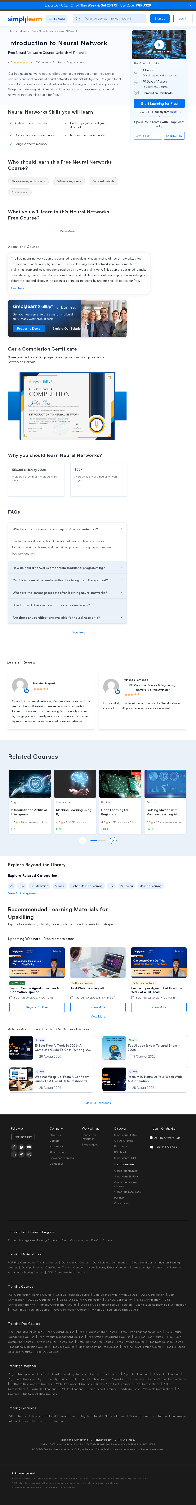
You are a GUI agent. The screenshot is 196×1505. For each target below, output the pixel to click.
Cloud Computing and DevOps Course (86, 1240)
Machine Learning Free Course (98, 1346)
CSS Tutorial (55, 1421)
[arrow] (67, 529)
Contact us (57, 1163)
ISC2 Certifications (147, 1383)
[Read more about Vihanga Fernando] (111, 687)
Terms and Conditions (74, 1439)
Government (122, 1203)
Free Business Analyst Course (97, 1331)
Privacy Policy (103, 1439)
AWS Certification (152, 1294)
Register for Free (37, 1007)
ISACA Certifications (43, 1388)
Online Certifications (166, 1374)
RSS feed (120, 1152)
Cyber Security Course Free (55, 1341)
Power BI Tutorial (32, 1421)
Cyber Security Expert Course (106, 1267)
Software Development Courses (31, 1383)
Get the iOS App (167, 1146)
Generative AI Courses (104, 1374)
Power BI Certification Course (30, 1309)
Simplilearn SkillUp (125, 1134)
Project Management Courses (27, 1374)
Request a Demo (29, 328)
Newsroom (56, 1146)
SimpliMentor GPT (125, 1157)
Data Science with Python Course (115, 1294)
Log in (183, 18)
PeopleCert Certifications (127, 1378)
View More (67, 231)
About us (55, 1134)
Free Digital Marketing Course (28, 1346)
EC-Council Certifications (90, 1378)
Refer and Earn (23, 1136)
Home (12, 30)
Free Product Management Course (61, 1336)
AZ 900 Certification (41, 1299)
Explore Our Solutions (68, 328)
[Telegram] (21, 1154)
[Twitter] (21, 1147)
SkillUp (21, 30)
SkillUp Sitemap (123, 1140)
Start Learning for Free (159, 103)
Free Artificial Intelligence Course (108, 1336)
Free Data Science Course (166, 1341)
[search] (78, 18)
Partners (119, 1197)
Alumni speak (58, 1152)
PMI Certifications (71, 1388)
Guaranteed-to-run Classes (126, 1184)
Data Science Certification (110, 1262)
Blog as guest (90, 1144)
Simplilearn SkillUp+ (126, 1176)
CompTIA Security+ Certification (81, 1299)
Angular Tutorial (90, 1416)
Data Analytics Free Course (95, 1341)
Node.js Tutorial (115, 1416)
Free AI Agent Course (60, 1331)
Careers (55, 1140)
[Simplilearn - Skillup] (25, 19)
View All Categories (22, 893)
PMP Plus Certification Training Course (33, 1262)
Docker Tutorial (139, 1416)
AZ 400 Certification (118, 1299)
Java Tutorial (68, 1416)
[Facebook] (14, 1147)
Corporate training (126, 1170)
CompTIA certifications (102, 1388)
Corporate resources (127, 1191)
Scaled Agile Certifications (113, 1383)
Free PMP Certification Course (142, 1346)
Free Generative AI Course (25, 1331)
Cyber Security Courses (53, 1378)
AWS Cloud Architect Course (67, 1272)
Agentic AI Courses (21, 1378)
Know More (98, 1007)
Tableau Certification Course (58, 1304)
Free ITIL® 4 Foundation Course (141, 1331)
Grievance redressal (62, 1157)
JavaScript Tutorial (44, 1416)
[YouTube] (29, 1147)
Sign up (160, 18)
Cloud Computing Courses (68, 1374)
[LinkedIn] (14, 1154)
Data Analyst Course (75, 1262)
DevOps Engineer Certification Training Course (52, 1267)
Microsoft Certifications (158, 1388)
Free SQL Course (47, 1351)
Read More (17, 288)
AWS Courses (130, 1388)
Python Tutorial (17, 1416)
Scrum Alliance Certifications (167, 1378)
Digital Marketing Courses (40, 1393)
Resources (120, 1146)
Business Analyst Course (146, 1267)
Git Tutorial (160, 1416)
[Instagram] (29, 1154)
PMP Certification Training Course (30, 1294)
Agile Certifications (135, 1374)
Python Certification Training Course (114, 1309)
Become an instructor (89, 1136)
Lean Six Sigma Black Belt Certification (161, 1304)
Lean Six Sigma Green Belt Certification (106, 1304)
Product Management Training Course (32, 1240)
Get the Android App (167, 1137)
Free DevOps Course (131, 1341)
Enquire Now (174, 135)
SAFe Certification (148, 1299)
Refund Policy (126, 1439)
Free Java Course (63, 1346)
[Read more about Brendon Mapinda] (20, 686)
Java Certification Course (70, 1309)
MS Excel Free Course (149, 1336)
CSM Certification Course (72, 1294)
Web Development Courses (74, 1383)
